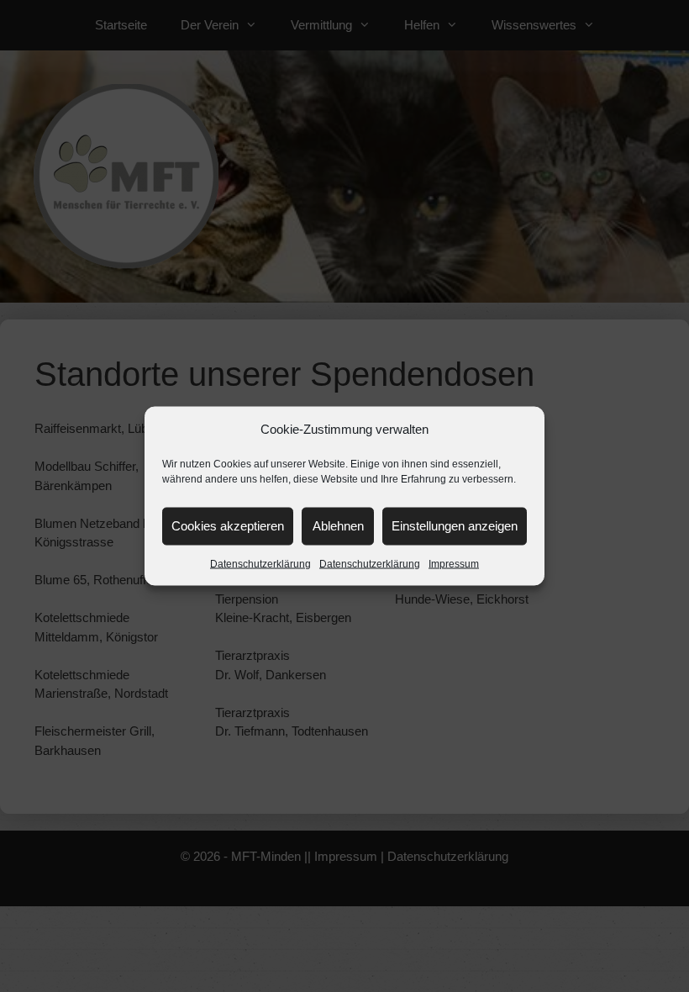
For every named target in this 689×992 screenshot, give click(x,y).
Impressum (454, 563)
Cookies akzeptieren (227, 526)
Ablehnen (338, 526)
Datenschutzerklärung (260, 563)
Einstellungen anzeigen (455, 526)
